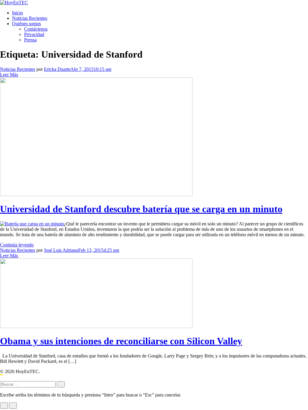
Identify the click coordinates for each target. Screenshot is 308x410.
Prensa (30, 39)
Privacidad (34, 34)
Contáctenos (36, 29)
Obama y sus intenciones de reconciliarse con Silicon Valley (121, 341)
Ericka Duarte (57, 69)
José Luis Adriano (61, 250)
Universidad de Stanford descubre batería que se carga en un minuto (141, 208)
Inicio (17, 12)
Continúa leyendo (17, 244)
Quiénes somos (26, 23)
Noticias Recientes (29, 18)
